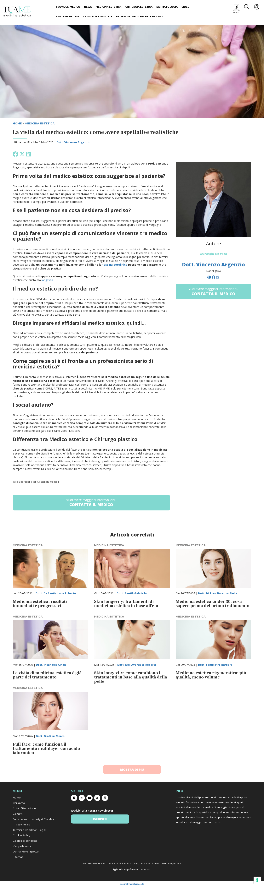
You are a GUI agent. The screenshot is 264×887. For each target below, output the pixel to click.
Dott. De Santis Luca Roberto (56, 593)
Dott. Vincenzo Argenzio (73, 142)
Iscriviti (100, 819)
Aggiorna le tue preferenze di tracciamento (132, 869)
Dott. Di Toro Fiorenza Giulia (217, 593)
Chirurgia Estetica (138, 6)
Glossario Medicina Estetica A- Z (139, 16)
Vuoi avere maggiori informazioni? (91, 502)
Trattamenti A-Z (67, 16)
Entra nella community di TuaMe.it (34, 819)
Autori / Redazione (24, 808)
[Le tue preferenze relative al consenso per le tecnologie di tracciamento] (257, 880)
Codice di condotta (25, 840)
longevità (47, 280)
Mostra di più (132, 769)
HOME (17, 123)
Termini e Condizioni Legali (29, 829)
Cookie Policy (21, 835)
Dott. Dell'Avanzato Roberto (137, 665)
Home (17, 797)
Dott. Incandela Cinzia (51, 665)
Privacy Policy (21, 824)
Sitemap (18, 856)
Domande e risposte (97, 16)
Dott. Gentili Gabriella (132, 593)
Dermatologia (167, 6)
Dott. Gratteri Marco (50, 736)
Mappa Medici (22, 846)
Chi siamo (19, 802)
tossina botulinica (114, 264)
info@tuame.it (174, 863)
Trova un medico (68, 6)
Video (185, 6)
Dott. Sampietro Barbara (215, 665)
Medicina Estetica (108, 6)
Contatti (18, 813)
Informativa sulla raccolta (132, 884)
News (88, 6)
